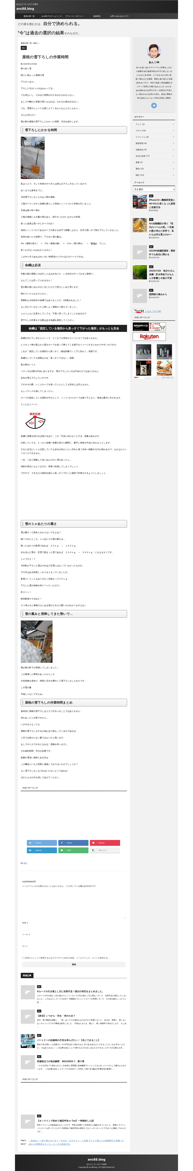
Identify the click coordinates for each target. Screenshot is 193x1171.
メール (26, 934)
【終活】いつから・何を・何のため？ (56, 1015)
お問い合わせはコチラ (119, 16)
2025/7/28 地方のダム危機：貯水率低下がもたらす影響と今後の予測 (161, 274)
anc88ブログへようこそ (52, 16)
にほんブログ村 (153, 311)
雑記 (25, 863)
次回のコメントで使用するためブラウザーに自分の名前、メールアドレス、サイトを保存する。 (67, 958)
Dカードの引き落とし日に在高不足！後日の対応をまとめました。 (70, 991)
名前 (25, 922)
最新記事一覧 (29, 16)
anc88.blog (25, 8)
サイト (25, 946)
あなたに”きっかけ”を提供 (96, 1164)
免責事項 (97, 16)
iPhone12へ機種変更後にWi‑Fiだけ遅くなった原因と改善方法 (162, 203)
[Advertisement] (74, 497)
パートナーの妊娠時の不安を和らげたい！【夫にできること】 (68, 1040)
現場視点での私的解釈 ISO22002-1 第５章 (60, 1061)
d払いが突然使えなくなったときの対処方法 (49, 1144)
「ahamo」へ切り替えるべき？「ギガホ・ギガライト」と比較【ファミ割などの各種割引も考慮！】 (76, 1140)
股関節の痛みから (158, 294)
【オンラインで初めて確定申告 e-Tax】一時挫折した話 (65, 1120)
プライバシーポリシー (74, 16)
